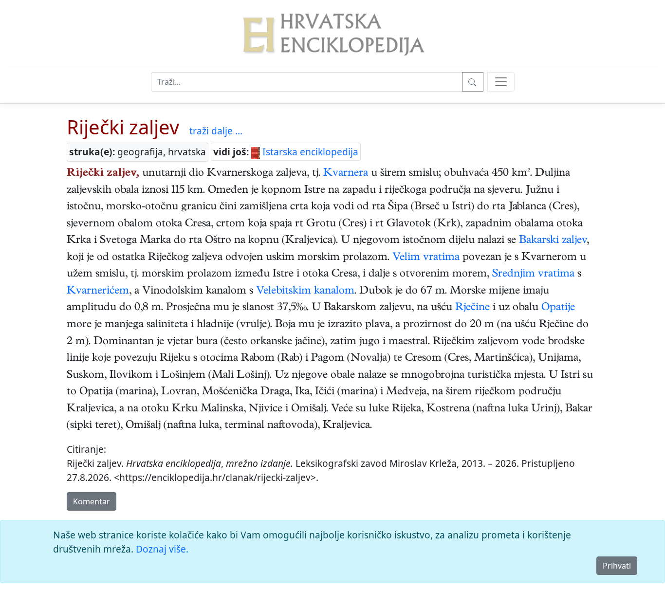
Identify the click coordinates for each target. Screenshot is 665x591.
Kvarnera (345, 174)
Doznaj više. (162, 548)
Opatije (558, 308)
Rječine (472, 308)
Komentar (91, 501)
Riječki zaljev (123, 126)
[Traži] (472, 82)
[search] (501, 82)
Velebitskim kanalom (305, 291)
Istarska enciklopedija (309, 151)
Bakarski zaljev (553, 241)
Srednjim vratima (533, 274)
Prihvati (617, 565)
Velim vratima (426, 258)
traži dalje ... (215, 130)
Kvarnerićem (98, 291)
